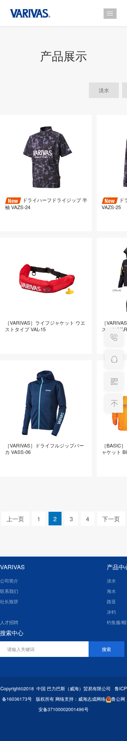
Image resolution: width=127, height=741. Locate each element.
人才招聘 (9, 622)
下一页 (111, 518)
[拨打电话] (114, 337)
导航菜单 (110, 13)
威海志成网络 (92, 699)
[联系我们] (114, 359)
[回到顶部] (114, 404)
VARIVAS (12, 566)
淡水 (104, 90)
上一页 (15, 518)
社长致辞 (9, 601)
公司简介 (9, 580)
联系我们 (9, 591)
